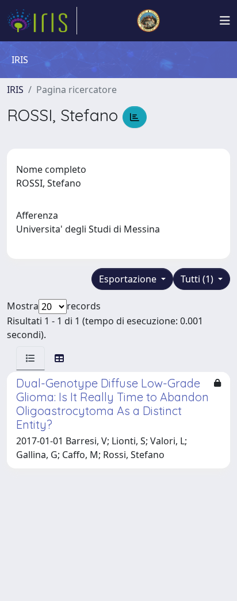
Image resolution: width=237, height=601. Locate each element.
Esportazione (129, 279)
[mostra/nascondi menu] (225, 20)
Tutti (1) (198, 279)
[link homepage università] (148, 20)
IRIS (15, 89)
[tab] (30, 358)
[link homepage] (42, 20)
